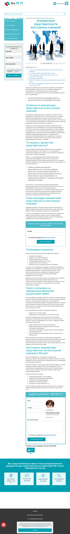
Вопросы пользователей (12, 34)
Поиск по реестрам (10, 21)
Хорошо (35, 530)
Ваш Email (9, 51)
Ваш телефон (9, 57)
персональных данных (49, 237)
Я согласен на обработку (42, 237)
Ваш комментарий (32, 419)
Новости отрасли (10, 25)
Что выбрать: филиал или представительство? (42, 73)
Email (28, 400)
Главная (35, 511)
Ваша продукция (10, 64)
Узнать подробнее (46, 242)
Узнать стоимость (14, 75)
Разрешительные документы (35, 515)
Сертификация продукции (35, 519)
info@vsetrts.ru (61, 4)
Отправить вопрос (36, 439)
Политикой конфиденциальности (39, 526)
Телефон (29, 231)
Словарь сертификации (11, 29)
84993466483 (49, 417)
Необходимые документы (36, 78)
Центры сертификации (11, 38)
